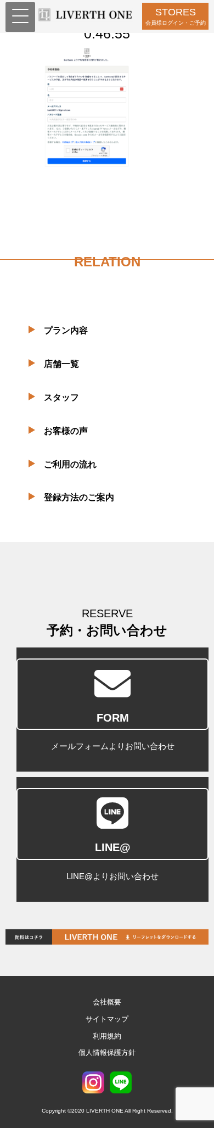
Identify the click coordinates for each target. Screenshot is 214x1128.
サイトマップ (107, 1019)
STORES (175, 16)
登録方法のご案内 (79, 497)
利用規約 (107, 1036)
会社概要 (107, 1002)
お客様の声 (66, 430)
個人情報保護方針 (107, 1052)
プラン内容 (66, 330)
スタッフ (61, 397)
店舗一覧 (61, 363)
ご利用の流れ (70, 464)
